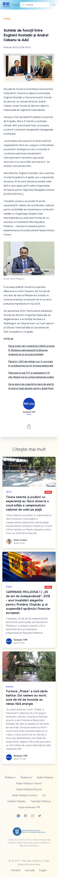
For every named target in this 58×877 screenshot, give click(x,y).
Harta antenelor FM (29, 807)
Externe (9, 686)
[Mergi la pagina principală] (6, 5)
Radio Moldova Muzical (29, 789)
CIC (44, 795)
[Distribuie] (29, 426)
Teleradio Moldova (40, 801)
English (43, 870)
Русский (30, 870)
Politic (7, 18)
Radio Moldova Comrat (24, 795)
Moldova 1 (10, 777)
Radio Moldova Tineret (29, 783)
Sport (9, 491)
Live (15, 4)
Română (15, 870)
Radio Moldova (45, 777)
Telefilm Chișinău (16, 801)
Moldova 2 (26, 777)
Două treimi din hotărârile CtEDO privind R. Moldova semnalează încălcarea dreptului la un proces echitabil (31, 350)
